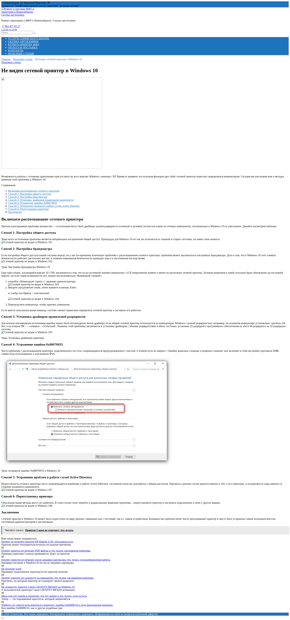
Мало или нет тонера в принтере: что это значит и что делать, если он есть (44, 596)
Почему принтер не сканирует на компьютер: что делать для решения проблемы (47, 577)
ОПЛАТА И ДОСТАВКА (23, 47)
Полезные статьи (11, 62)
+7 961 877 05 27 (10, 28)
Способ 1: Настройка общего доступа (29, 193)
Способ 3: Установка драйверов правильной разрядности (41, 200)
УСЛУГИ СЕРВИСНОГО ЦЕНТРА (28, 38)
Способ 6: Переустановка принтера (28, 209)
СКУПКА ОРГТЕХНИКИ (23, 41)
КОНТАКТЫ (15, 50)
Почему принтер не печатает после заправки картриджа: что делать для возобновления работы (55, 559)
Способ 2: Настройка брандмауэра (27, 196)
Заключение (15, 212)
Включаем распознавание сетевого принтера (33, 190)
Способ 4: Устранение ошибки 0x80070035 (32, 203)
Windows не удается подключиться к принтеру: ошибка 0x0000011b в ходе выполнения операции (57, 605)
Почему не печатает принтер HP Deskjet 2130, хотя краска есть (37, 541)
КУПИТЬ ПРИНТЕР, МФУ (23, 44)
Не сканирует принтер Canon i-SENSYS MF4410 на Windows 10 (38, 586)
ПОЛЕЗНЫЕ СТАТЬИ (21, 53)
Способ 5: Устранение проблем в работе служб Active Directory (44, 206)
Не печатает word (11, 568)
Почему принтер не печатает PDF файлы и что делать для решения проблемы (45, 550)
